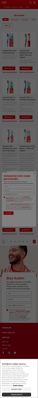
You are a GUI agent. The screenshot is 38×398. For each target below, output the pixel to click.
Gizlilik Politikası (18, 385)
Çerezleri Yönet (16, 389)
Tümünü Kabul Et (16, 394)
